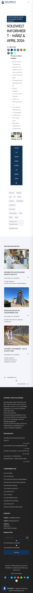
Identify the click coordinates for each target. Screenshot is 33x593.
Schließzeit (8, 568)
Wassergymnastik (13, 228)
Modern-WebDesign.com (16, 590)
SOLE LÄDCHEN (8, 494)
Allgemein (20, 319)
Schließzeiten (7, 321)
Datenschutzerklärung (20, 568)
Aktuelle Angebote (13, 17)
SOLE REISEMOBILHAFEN (10, 498)
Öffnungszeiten (13, 213)
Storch (16, 217)
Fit (14, 196)
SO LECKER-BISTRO (9, 491)
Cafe (10, 196)
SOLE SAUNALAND (9, 476)
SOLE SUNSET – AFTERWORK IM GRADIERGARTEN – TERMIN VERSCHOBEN (15, 457)
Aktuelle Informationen (10, 283)
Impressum (16, 570)
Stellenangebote (21, 283)
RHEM (10, 217)
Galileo (19, 196)
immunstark (12, 209)
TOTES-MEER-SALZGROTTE (11, 488)
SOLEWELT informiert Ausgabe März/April (16, 163)
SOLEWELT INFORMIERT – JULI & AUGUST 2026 (16, 451)
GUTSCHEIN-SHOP (9, 504)
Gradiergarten (19, 201)
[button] (8, 50)
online (20, 213)
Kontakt (7, 566)
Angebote (18, 192)
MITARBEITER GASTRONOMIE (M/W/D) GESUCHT (14, 273)
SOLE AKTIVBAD (8, 473)
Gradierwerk (12, 205)
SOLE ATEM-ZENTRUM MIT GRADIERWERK (15, 479)
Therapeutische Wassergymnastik (13, 223)
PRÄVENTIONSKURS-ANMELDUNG (13, 507)
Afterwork (11, 192)
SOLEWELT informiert (10, 362)
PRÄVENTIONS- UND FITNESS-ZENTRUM (14, 482)
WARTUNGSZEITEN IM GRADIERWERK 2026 (12, 312)
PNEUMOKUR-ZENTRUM (10, 485)
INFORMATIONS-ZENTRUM (11, 501)
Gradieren (11, 201)
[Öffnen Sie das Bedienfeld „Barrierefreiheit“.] (4, 588)
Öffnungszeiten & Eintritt (19, 566)
